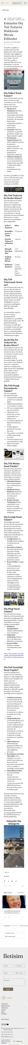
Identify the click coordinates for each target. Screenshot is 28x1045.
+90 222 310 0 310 (7, 1032)
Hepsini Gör (21, 892)
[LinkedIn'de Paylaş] (12, 881)
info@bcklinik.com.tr (8, 1036)
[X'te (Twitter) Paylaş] (8, 881)
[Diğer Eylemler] (23, 19)
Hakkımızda (5, 1006)
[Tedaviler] (25, 1008)
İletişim (4, 1014)
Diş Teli (7, 872)
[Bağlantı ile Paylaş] (16, 881)
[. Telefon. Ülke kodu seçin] (17, 973)
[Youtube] (7, 1024)
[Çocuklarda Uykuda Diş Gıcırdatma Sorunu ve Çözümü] (14, 901)
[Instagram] (5, 1024)
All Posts (5, 10)
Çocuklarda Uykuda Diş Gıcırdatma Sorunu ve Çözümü (12, 912)
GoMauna (3, 1042)
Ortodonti (6, 876)
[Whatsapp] (2, 1024)
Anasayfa (4, 1004)
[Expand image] (7, 595)
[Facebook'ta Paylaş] (4, 881)
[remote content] (14, 846)
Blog (3, 1012)
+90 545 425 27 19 (8, 1034)
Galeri (3, 1010)
